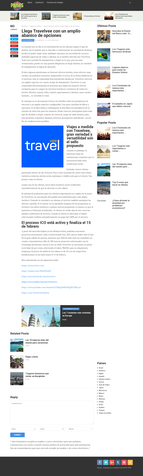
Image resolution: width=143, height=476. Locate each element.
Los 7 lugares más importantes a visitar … (121, 148)
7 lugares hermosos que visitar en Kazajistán (37, 374)
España (101, 376)
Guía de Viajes (104, 385)
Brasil (101, 368)
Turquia (101, 410)
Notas (101, 396)
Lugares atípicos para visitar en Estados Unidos (120, 70)
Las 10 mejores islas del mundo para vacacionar (37, 341)
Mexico (101, 393)
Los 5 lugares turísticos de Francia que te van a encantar (29, 16)
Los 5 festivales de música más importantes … (121, 88)
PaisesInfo (40, 40)
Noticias (102, 399)
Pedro (64, 319)
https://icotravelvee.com (33, 265)
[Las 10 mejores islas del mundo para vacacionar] (16, 345)
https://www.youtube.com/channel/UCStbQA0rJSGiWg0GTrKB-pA (51, 287)
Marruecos (103, 390)
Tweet (15, 39)
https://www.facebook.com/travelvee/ (39, 276)
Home (25, 26)
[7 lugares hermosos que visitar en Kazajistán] (16, 378)
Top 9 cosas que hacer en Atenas (120, 183)
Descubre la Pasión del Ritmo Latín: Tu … (122, 32)
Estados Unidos (104, 379)
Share (14, 35)
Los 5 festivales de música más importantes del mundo (123, 16)
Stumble (15, 52)
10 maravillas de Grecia (92, 16)
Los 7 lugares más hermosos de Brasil (121, 50)
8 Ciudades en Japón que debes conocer (122, 105)
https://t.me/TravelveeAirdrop (35, 292)
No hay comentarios (52, 40)
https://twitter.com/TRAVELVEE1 (36, 271)
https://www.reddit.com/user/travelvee (39, 282)
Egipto (101, 373)
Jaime (27, 360)
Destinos (102, 371)
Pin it (15, 45)
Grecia (101, 382)
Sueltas (101, 407)
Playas (101, 402)
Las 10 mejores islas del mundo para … (122, 165)
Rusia (101, 405)
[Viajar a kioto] (16, 361)
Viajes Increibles (35, 26)
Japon (101, 388)
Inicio (30, 3)
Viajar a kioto (31, 357)
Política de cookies (55, 3)
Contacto (39, 3)
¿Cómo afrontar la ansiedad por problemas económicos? (120, 204)
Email (15, 55)
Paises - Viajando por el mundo (108, 467)
